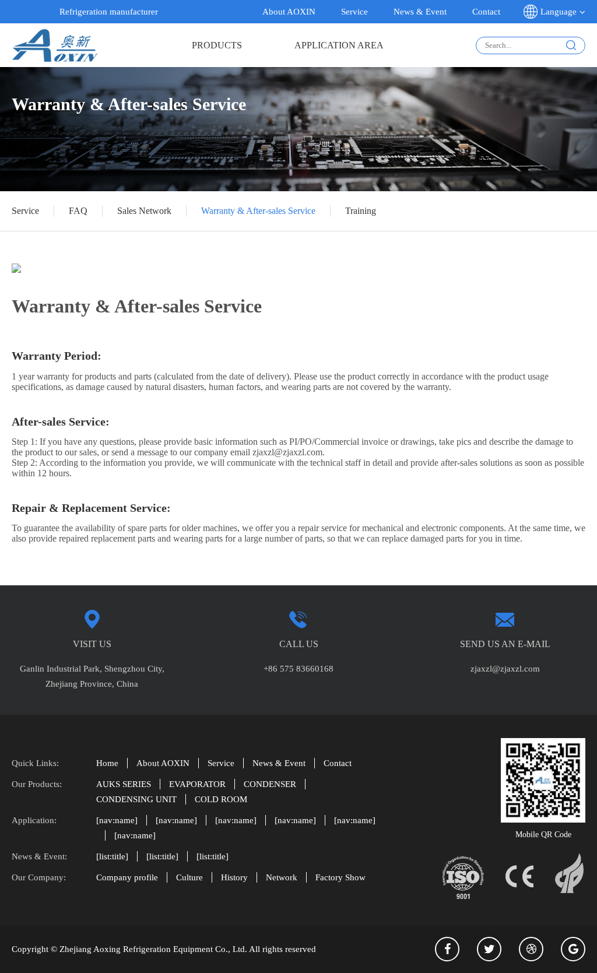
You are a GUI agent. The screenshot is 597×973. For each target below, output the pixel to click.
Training (360, 211)
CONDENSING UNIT (136, 799)
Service (354, 11)
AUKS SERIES (123, 784)
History (234, 877)
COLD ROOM (221, 799)
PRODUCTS (217, 45)
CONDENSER (270, 784)
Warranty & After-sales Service (258, 211)
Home (107, 763)
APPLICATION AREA (339, 45)
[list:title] (112, 856)
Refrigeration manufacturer (108, 11)
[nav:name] (117, 820)
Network (281, 877)
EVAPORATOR (197, 784)
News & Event (420, 11)
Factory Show (340, 877)
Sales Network (144, 211)
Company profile (127, 877)
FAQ (78, 211)
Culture (189, 877)
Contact (486, 11)
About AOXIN (288, 11)
